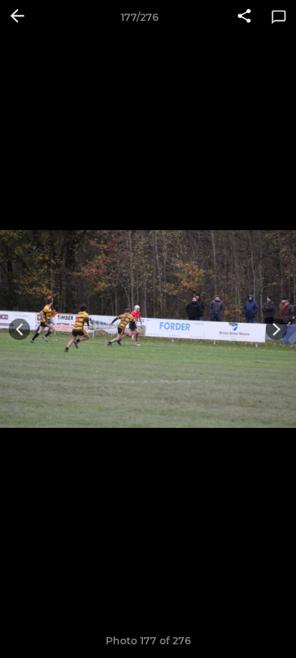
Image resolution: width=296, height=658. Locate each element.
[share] (244, 17)
